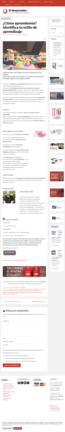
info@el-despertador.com (20, 260)
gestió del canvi (29, 292)
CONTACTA (8, 4)
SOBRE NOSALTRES (34, 1)
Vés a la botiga (55, 245)
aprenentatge (22, 289)
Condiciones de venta (55, 410)
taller (4, 294)
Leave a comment (21, 34)
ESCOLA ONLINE (48, 1)
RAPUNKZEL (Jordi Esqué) (38, 301)
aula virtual (27, 289)
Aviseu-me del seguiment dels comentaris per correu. (20, 358)
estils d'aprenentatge (20, 292)
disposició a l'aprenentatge (9, 292)
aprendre (16, 289)
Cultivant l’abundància (8, 385)
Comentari (6, 321)
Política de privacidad (55, 408)
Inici (4, 1)
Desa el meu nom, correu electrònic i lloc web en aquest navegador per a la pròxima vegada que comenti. (23, 351)
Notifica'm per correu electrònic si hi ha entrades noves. (21, 361)
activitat (11, 289)
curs (40, 290)
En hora (21, 1)
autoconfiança (34, 289)
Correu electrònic (8, 341)
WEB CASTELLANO (57, 20)
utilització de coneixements (12, 294)
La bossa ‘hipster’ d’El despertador (12, 301)
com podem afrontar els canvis (25, 290)
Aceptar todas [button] (17, 428)
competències (22, 287)
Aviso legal (52, 405)
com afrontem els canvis (11, 290)
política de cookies (6, 425)
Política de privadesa (22, 355)
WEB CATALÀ (55, 21)
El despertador (18, 10)
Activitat (17, 287)
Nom (4, 338)
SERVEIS (12, 1)
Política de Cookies (54, 406)
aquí (28, 232)
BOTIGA (17, 4)
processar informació (38, 292)
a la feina (6, 18)
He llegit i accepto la (16, 355)
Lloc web (5, 344)
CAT (44, 39)
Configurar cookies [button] (7, 428)
